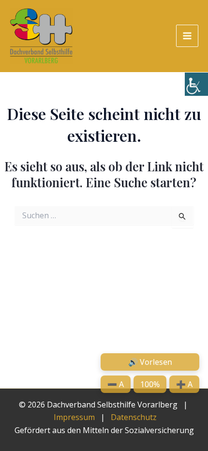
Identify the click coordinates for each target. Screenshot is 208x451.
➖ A (115, 384)
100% (150, 384)
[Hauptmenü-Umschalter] (187, 36)
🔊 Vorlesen (150, 362)
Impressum (74, 417)
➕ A (184, 384)
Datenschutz (134, 417)
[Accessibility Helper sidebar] (196, 84)
